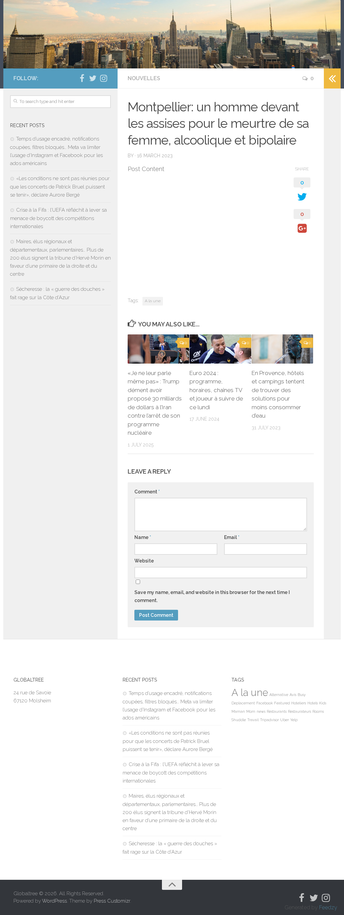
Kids (322, 703)
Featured (282, 703)
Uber (284, 720)
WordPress (54, 901)
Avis (293, 695)
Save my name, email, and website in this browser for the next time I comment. (212, 596)
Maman (238, 711)
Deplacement (243, 703)
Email (232, 537)
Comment (147, 491)
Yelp (294, 720)
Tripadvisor (269, 720)
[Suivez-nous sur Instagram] (103, 78)
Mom (250, 711)
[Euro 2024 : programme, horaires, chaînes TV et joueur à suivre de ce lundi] (220, 349)
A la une (153, 301)
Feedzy (328, 907)
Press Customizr (112, 901)
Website (144, 560)
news (261, 711)
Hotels (312, 703)
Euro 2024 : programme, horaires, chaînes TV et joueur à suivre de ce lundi (216, 390)
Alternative (278, 695)
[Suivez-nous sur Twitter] (93, 78)
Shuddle (238, 720)
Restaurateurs (299, 711)
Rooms (318, 711)
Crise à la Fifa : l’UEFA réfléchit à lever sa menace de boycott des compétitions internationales (58, 218)
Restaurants (277, 711)
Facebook (264, 703)
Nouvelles (144, 78)
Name (142, 537)
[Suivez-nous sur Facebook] (82, 78)
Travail (253, 720)
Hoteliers (298, 703)
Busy (302, 695)
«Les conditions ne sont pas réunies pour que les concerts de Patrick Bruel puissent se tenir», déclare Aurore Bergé (60, 186)
